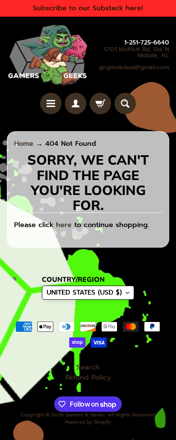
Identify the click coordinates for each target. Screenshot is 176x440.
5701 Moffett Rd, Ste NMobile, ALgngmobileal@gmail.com (134, 59)
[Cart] (100, 103)
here (64, 225)
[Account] (75, 103)
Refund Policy (88, 377)
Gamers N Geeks (85, 415)
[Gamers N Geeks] (47, 55)
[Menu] (51, 103)
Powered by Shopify (88, 422)
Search (88, 367)
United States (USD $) (84, 292)
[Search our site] (125, 103)
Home (23, 144)
